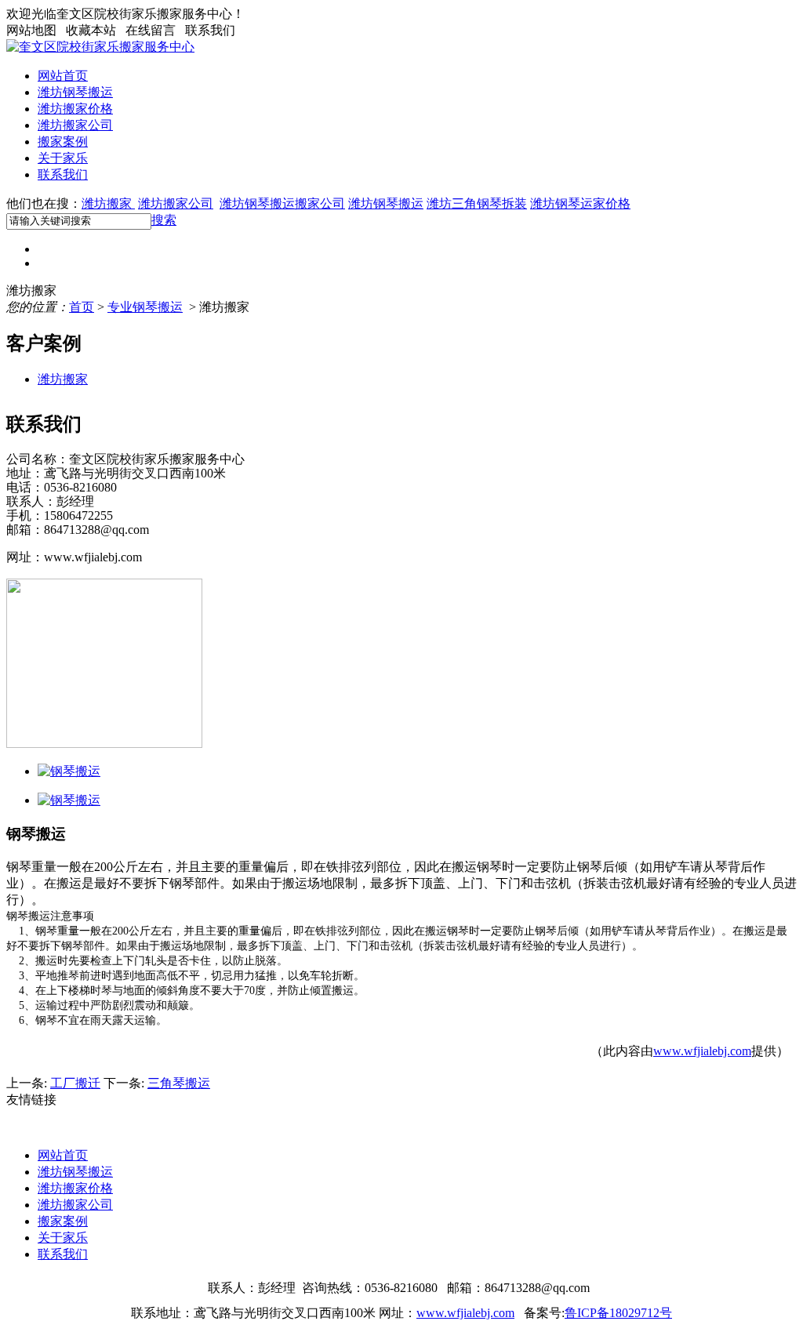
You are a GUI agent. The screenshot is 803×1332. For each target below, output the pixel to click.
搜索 (163, 220)
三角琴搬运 (178, 1083)
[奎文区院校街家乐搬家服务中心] (100, 46)
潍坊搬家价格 (75, 108)
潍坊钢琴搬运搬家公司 (282, 203)
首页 (81, 307)
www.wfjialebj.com (702, 1051)
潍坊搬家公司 (75, 125)
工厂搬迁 (75, 1083)
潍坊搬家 (108, 203)
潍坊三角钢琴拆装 (477, 203)
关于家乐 (63, 158)
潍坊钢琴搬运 (75, 92)
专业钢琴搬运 (145, 307)
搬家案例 (63, 141)
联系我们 (63, 174)
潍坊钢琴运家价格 (580, 203)
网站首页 (63, 75)
